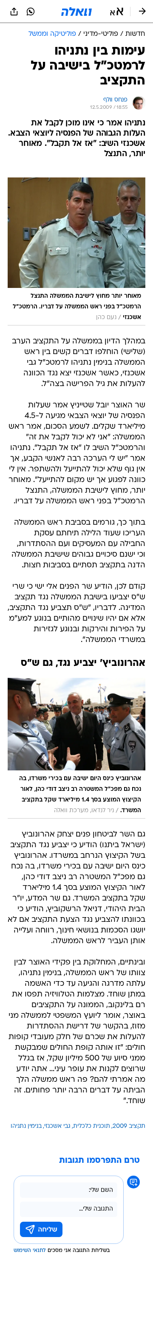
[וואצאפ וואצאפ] (30, 11)
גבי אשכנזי (57, 1126)
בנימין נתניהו (26, 1126)
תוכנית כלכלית (91, 1126)
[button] (116, 11)
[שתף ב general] (14, 11)
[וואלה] (76, 11)
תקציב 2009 (129, 1126)
